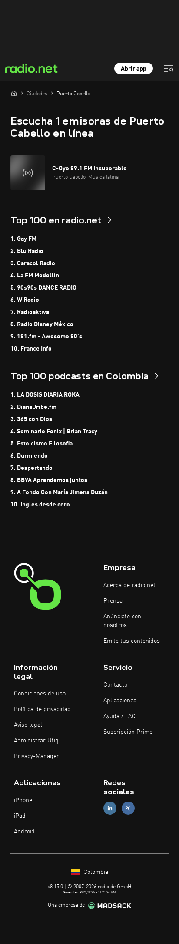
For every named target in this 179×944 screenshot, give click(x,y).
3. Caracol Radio (32, 263)
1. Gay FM (23, 239)
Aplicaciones (119, 701)
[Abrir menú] (168, 68)
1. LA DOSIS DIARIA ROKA (45, 395)
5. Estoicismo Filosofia (41, 444)
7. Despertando (31, 468)
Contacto (115, 685)
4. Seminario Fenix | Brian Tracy (53, 431)
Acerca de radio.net (129, 585)
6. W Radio (24, 300)
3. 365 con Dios (31, 419)
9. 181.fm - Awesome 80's (46, 337)
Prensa (113, 601)
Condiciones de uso (40, 694)
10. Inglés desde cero (40, 505)
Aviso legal (28, 725)
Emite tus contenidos (131, 641)
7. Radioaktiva (29, 312)
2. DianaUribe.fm (33, 407)
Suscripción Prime (127, 732)
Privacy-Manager (36, 756)
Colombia (95, 872)
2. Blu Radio (26, 251)
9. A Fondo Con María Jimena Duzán (59, 492)
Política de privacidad (42, 709)
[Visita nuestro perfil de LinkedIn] (109, 808)
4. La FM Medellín (34, 276)
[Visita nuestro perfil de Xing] (128, 808)
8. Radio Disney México (41, 324)
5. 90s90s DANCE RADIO (43, 288)
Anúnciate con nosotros (122, 621)
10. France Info (31, 349)
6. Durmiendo (29, 456)
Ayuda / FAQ (119, 716)
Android (24, 832)
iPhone (23, 800)
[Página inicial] (13, 93)
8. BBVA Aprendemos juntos (48, 480)
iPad (20, 816)
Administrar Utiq (36, 741)
